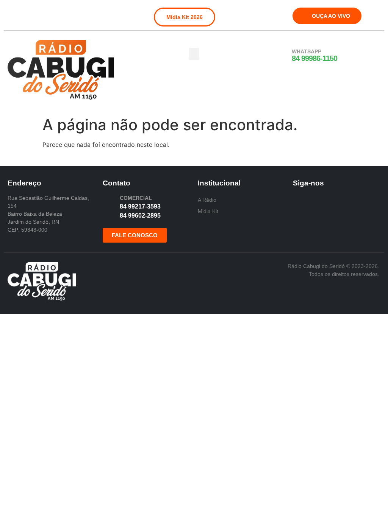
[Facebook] (13, 13)
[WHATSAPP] (282, 56)
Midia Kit (208, 211)
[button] (194, 54)
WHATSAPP (306, 51)
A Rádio (207, 200)
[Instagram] (25, 13)
